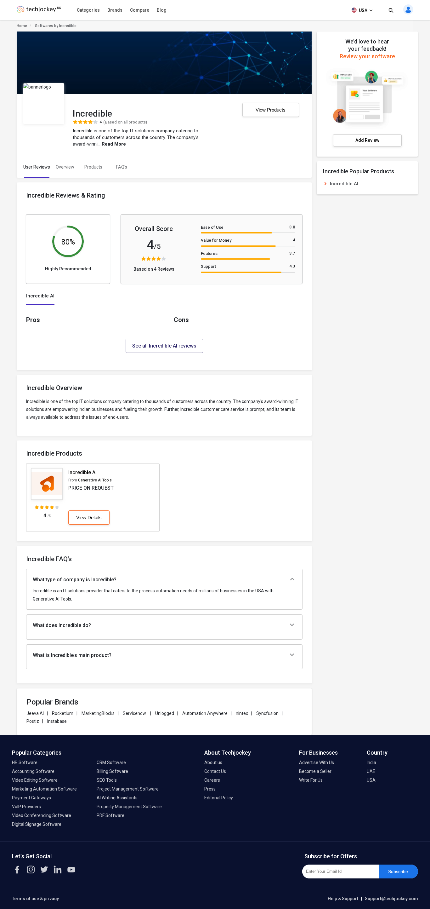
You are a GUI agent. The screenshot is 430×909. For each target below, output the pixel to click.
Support (208, 266)
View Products (271, 109)
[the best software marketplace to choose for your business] (40, 11)
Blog (162, 10)
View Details (89, 517)
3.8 (292, 227)
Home (22, 26)
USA (363, 10)
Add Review (367, 140)
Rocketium (62, 713)
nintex (242, 713)
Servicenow (135, 713)
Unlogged (164, 713)
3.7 (292, 253)
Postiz (32, 721)
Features (209, 253)
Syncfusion (267, 713)
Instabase (57, 721)
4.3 (292, 266)
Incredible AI (82, 472)
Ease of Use (212, 227)
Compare (139, 10)
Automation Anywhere (205, 713)
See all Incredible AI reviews (164, 346)
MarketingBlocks (98, 713)
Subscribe (398, 871)
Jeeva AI (35, 713)
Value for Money (216, 240)
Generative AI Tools (95, 480)
